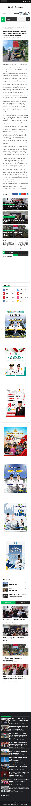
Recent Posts (8, 602)
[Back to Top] (15, 802)
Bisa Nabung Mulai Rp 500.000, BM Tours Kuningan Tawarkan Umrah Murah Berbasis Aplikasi (13, 220)
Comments (22, 602)
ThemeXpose (10, 804)
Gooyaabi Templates (24, 804)
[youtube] (25, 1)
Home (4, 25)
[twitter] (24, 1)
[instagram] (27, 1)
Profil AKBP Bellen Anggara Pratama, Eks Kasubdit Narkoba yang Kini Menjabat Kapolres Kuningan (19, 774)
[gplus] (29, 1)
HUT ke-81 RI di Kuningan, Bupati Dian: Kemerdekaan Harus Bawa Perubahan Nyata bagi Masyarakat (14, 678)
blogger (15, 254)
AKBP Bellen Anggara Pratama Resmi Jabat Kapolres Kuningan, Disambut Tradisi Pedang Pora (19, 781)
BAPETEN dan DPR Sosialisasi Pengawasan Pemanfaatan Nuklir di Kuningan (13, 207)
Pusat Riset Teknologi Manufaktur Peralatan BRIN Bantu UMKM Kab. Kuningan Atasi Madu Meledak (18, 766)
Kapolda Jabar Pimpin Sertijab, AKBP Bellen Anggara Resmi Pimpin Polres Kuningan (19, 788)
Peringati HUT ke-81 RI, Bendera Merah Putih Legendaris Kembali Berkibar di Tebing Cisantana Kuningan (15, 234)
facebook (25, 254)
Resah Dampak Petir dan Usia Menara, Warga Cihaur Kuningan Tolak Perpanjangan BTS (19, 759)
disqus (20, 254)
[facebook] (22, 1)
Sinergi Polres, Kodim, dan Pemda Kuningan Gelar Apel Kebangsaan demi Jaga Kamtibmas (18, 751)
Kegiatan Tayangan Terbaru (11, 25)
